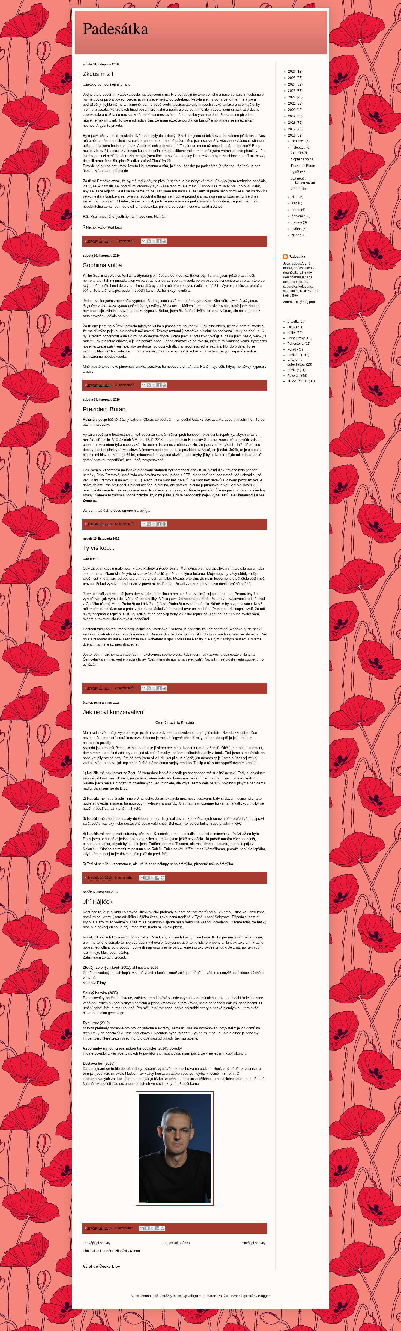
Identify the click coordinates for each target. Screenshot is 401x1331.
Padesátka (115, 28)
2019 (292, 116)
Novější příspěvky (97, 1243)
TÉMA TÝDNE (297, 381)
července (299, 216)
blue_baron (207, 1296)
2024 (292, 84)
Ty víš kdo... (99, 547)
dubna (297, 235)
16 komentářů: (125, 241)
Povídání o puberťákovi (296, 362)
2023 (292, 91)
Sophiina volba (102, 265)
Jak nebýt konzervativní (114, 712)
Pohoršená (295, 344)
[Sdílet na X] (154, 241)
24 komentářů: (125, 688)
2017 (292, 129)
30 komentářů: (125, 385)
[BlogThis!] (148, 241)
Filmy (291, 327)
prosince (299, 141)
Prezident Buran (104, 409)
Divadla (293, 321)
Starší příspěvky (253, 1243)
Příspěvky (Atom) (127, 1251)
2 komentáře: (124, 1228)
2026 (292, 71)
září (295, 203)
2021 (292, 103)
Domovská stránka (176, 1243)
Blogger (264, 1296)
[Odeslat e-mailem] (143, 241)
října (295, 197)
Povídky (293, 370)
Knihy (291, 333)
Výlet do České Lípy (101, 1266)
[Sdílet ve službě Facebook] (159, 241)
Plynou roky (296, 338)
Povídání (293, 355)
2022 (292, 97)
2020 (292, 110)
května (297, 229)
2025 (292, 78)
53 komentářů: (125, 523)
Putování (293, 376)
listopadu (299, 147)
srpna (296, 210)
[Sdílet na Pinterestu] (164, 241)
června (297, 222)
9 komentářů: (124, 877)
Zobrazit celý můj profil (299, 302)
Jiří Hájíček (97, 901)
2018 (292, 123)
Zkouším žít (98, 73)
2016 (292, 135)
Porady (292, 349)
